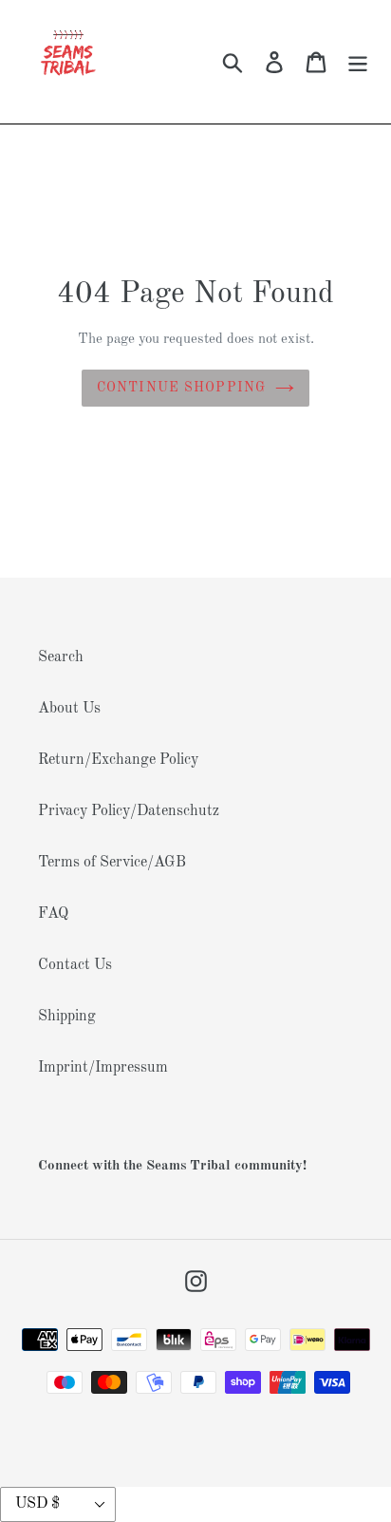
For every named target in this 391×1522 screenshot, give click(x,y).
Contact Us (75, 965)
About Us (69, 708)
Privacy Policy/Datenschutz (128, 811)
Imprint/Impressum (103, 1067)
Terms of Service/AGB (112, 862)
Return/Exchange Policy (118, 760)
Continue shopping (181, 387)
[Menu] (358, 62)
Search (61, 657)
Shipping (67, 1016)
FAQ (53, 914)
